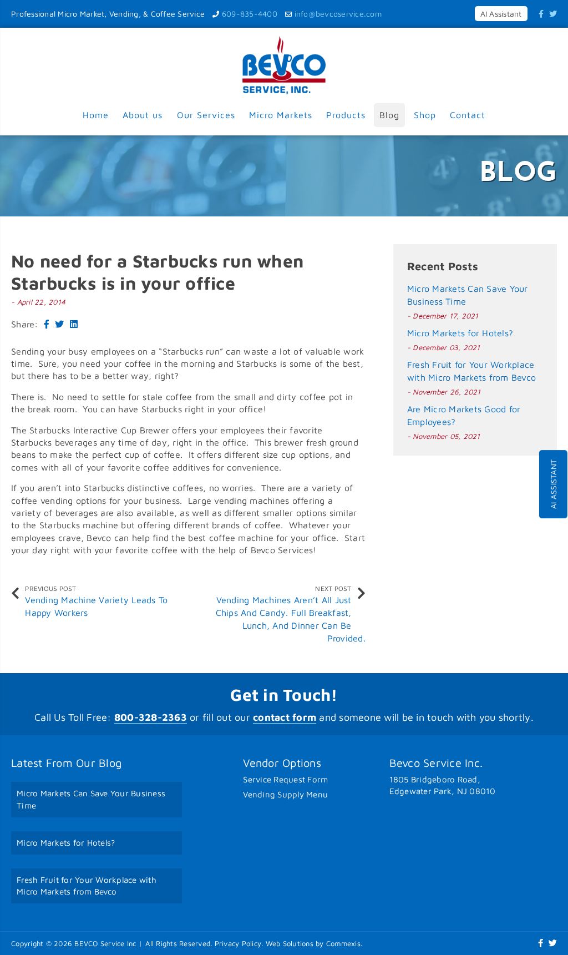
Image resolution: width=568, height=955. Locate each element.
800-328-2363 (150, 717)
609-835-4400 (249, 13)
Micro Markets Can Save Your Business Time (91, 799)
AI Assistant (553, 484)
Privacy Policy (238, 943)
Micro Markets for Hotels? (460, 333)
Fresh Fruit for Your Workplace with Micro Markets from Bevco (86, 886)
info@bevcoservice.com (338, 13)
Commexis (343, 943)
